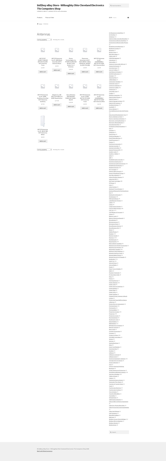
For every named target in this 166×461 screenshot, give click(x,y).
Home (40, 24)
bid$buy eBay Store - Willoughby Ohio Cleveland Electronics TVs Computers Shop (70, 7)
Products (39, 17)
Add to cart (43, 72)
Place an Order (49, 17)
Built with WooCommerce (44, 451)
